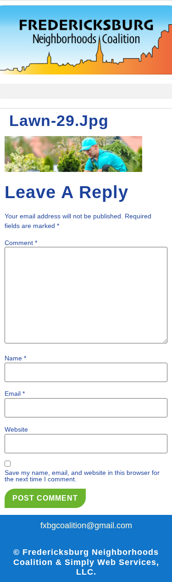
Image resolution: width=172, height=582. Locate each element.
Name (15, 358)
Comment (21, 243)
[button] (86, 91)
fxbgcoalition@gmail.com (86, 525)
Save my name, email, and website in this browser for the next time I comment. (82, 475)
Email (15, 393)
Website (16, 429)
